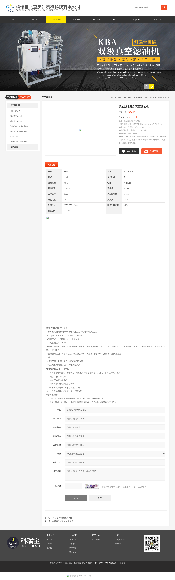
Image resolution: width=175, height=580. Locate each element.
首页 (119, 97)
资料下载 (96, 19)
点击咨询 (131, 151)
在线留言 (154, 151)
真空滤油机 (15, 105)
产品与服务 (56, 19)
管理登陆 (118, 544)
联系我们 (157, 19)
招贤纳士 (137, 19)
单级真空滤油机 (16, 121)
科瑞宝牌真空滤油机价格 (62, 521)
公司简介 (50, 540)
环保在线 (121, 563)
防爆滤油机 (14, 136)
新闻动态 (76, 19)
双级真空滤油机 (16, 116)
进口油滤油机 (15, 111)
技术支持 (116, 19)
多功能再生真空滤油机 (18, 141)
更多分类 (14, 147)
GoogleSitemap (120, 540)
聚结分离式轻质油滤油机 (19, 126)
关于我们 (35, 19)
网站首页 (15, 19)
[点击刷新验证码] (92, 486)
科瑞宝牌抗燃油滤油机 (62, 518)
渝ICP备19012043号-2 (102, 563)
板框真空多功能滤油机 (18, 131)
